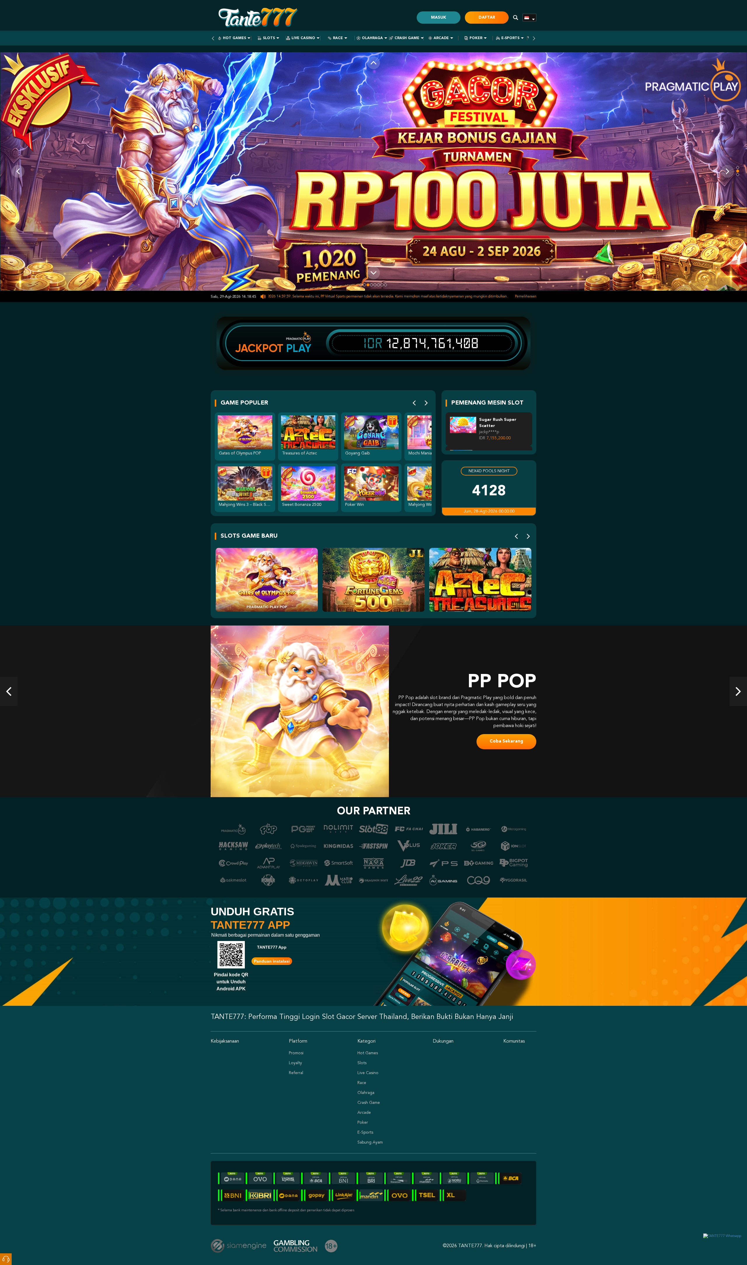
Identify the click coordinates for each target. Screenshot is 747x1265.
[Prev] (414, 403)
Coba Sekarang (506, 738)
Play (298, 348)
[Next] (426, 403)
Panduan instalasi (272, 961)
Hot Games (234, 38)
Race (338, 38)
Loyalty (295, 1063)
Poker (476, 38)
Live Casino (303, 38)
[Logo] (257, 17)
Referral (296, 1073)
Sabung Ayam (370, 1142)
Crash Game (407, 38)
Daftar (487, 17)
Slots (269, 38)
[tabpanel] (373, 171)
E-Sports (510, 38)
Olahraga (372, 38)
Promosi (296, 1053)
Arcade (441, 38)
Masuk (438, 17)
